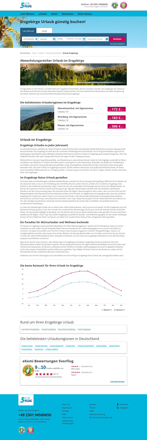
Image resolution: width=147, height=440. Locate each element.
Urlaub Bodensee (56, 346)
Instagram (124, 407)
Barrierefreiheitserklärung (98, 417)
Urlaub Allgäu (101, 346)
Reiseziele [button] (67, 13)
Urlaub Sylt (38, 349)
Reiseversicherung (97, 414)
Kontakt (65, 411)
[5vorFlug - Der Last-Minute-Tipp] (25, 5)
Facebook (124, 404)
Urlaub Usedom (51, 349)
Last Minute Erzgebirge (30, 329)
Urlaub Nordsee (41, 346)
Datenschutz (67, 417)
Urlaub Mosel (114, 346)
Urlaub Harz (70, 346)
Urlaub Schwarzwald (86, 346)
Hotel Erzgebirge (84, 329)
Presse (92, 407)
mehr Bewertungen (117, 381)
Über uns (66, 404)
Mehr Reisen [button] (85, 13)
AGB (64, 414)
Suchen (117, 38)
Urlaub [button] (42, 13)
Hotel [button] (54, 13)
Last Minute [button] (27, 13)
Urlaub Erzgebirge (49, 329)
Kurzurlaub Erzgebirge (66, 329)
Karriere (92, 404)
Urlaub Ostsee (27, 346)
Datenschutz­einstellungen (68, 422)
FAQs (91, 411)
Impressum (67, 407)
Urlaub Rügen (26, 349)
